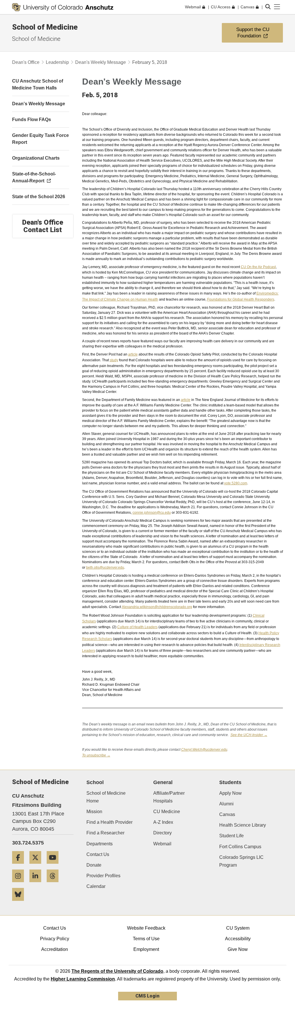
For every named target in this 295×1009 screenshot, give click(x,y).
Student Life (231, 835)
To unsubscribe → (96, 755)
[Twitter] (37, 865)
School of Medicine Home (106, 797)
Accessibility (238, 938)
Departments (99, 843)
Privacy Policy (54, 938)
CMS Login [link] (147, 996)
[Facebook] (20, 865)
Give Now (238, 949)
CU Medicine (166, 811)
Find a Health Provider (109, 822)
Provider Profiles (103, 875)
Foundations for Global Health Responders (240, 299)
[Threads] (55, 884)
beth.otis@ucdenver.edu (105, 567)
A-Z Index (163, 822)
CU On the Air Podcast (258, 267)
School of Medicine (45, 27)
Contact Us (97, 854)
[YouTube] (55, 865)
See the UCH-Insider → (248, 735)
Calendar (95, 886)
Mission (94, 811)
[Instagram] (20, 884)
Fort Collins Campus (240, 846)
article (133, 354)
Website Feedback (146, 928)
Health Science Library (242, 825)
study (114, 360)
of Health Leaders (137, 627)
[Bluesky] (20, 903)
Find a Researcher (105, 832)
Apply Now (230, 793)
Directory (162, 832)
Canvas (227, 814)
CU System (237, 928)
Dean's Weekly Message (100, 62)
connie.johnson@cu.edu (152, 513)
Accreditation (54, 949)
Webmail (162, 843)
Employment (146, 949)
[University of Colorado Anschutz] (63, 7)
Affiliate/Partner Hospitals (169, 797)
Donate (93, 865)
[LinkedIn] (37, 884)
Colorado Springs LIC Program (241, 861)
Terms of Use (146, 938)
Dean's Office (25, 62)
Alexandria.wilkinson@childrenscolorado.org (157, 607)
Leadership (57, 62)
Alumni (226, 803)
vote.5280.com (235, 483)
